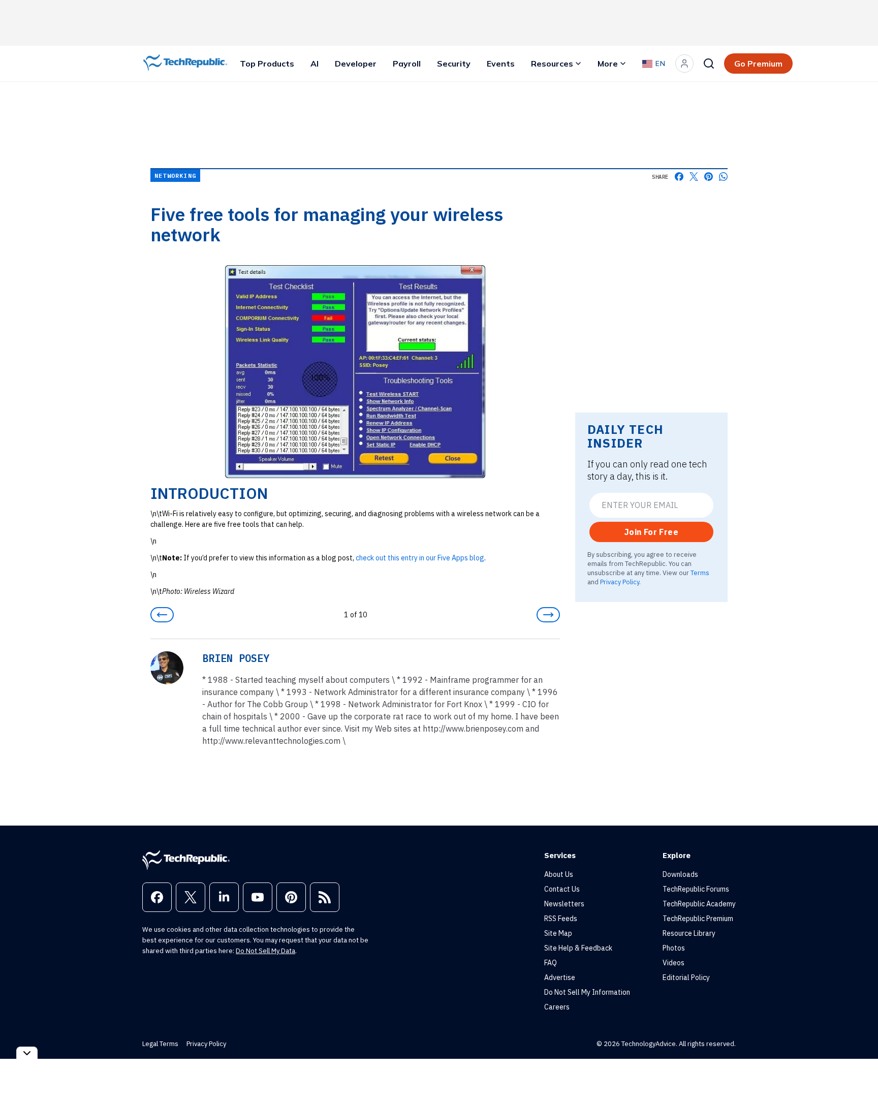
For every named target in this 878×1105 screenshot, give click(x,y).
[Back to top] (857, 1074)
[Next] (548, 614)
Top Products (267, 63)
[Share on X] (693, 176)
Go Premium (758, 63)
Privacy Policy (619, 582)
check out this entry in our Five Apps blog (420, 557)
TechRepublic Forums (696, 889)
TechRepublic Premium (698, 918)
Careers (557, 1007)
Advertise (559, 977)
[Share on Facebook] (679, 176)
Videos (673, 962)
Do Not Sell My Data (265, 950)
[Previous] (162, 614)
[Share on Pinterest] (708, 176)
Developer (356, 63)
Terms (700, 573)
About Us (558, 874)
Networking (175, 175)
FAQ (550, 962)
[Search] (709, 63)
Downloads (680, 874)
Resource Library (689, 933)
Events (501, 63)
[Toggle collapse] (27, 1053)
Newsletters (564, 903)
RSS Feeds (560, 918)
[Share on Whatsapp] (723, 176)
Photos (674, 948)
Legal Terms (160, 1043)
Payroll (407, 63)
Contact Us (562, 889)
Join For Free (651, 532)
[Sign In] (684, 63)
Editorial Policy (686, 977)
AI (314, 63)
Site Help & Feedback (578, 948)
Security (454, 63)
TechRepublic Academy (699, 903)
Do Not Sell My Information (587, 992)
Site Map (558, 933)
